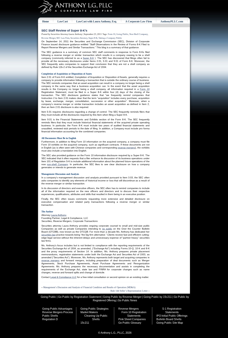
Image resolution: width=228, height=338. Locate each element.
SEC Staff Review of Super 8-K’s (64, 30)
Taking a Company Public (110, 38)
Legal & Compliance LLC (63, 277)
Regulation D (50, 319)
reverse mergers (126, 147)
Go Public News (127, 300)
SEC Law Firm (62, 38)
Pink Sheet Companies (132, 319)
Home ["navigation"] (45, 21)
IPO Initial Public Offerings (171, 315)
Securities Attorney (78, 38)
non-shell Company (57, 164)
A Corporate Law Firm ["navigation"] (138, 21)
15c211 (84, 322)
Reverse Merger (48, 38)
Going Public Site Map (169, 322)
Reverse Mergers (128, 308)
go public (107, 228)
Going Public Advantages (57, 308)
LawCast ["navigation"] (62, 21)
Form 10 (111, 34)
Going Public (122, 34)
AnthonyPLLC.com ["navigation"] (171, 21)
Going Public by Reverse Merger (122, 296)
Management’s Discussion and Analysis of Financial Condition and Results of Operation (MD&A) (89, 287)
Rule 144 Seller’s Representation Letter (129, 291)
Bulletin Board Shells (168, 319)
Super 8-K (92, 38)
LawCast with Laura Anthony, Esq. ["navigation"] (96, 21)
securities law (48, 234)
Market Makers (89, 312)
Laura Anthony (58, 215)
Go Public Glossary (129, 322)
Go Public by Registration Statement (79, 296)
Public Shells (50, 315)
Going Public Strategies (94, 308)
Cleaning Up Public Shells (95, 317)
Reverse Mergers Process (57, 312)
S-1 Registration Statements (171, 310)
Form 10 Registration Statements (134, 314)
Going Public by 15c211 (158, 296)
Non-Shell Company (138, 34)
